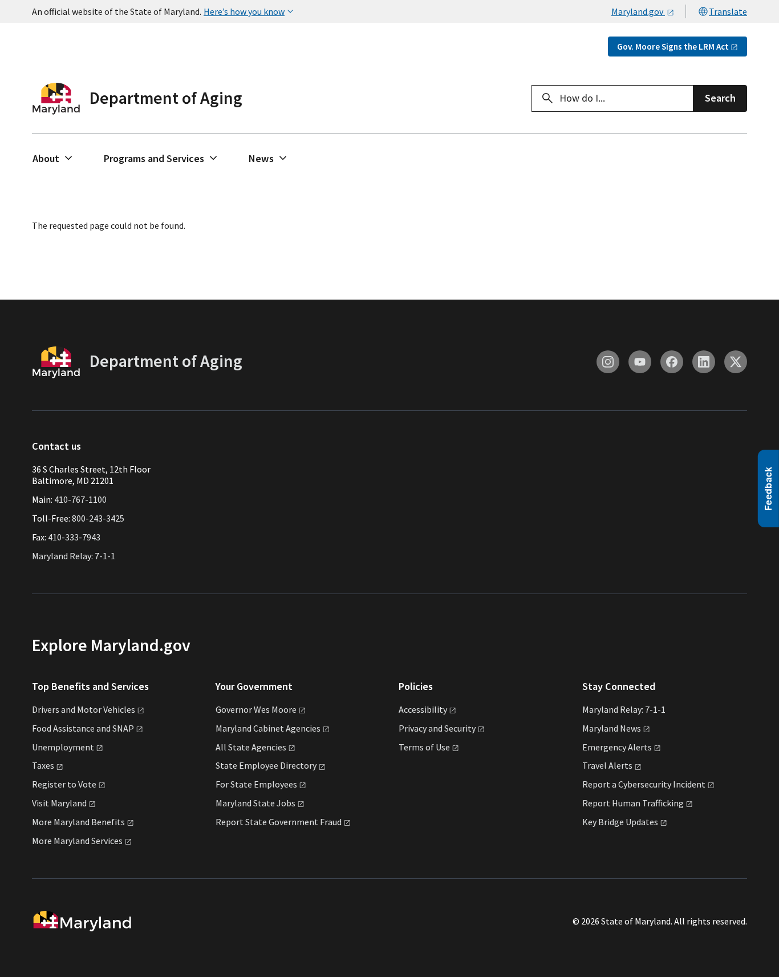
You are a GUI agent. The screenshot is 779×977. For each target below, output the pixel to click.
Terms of (424, 747)
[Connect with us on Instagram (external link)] (608, 361)
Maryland (611, 728)
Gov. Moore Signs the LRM (673, 46)
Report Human (633, 803)
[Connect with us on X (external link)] (735, 361)
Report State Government (279, 821)
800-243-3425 (98, 518)
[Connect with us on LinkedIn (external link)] (703, 361)
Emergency (617, 747)
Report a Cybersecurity (643, 784)
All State (251, 747)
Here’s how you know (244, 11)
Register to (64, 784)
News (261, 158)
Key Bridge (620, 821)
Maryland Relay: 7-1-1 (73, 556)
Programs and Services (154, 158)
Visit (59, 803)
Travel (607, 765)
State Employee (266, 765)
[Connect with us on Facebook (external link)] (671, 361)
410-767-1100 (80, 499)
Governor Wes (256, 709)
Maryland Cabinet (268, 728)
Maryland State (255, 803)
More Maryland (78, 821)
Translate (728, 11)
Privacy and (437, 728)
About (46, 158)
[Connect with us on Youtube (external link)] (639, 361)
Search (720, 97)
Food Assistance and (83, 728)
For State (256, 784)
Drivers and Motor (83, 709)
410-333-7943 (74, 537)
